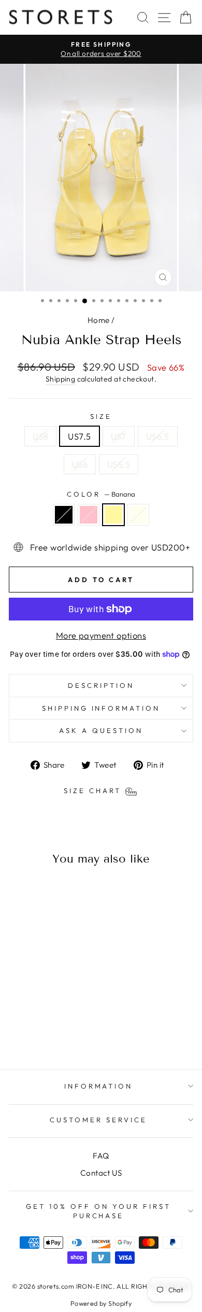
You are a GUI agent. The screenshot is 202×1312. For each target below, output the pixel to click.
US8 (40, 436)
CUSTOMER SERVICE (98, 1120)
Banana (113, 514)
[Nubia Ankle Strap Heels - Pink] (38, 1034)
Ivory (138, 514)
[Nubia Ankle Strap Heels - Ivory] (62, 1034)
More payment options (101, 635)
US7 (118, 436)
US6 (80, 464)
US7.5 (79, 436)
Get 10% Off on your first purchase (98, 1211)
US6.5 (157, 436)
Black (63, 514)
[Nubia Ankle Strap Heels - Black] (26, 1034)
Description (101, 685)
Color (101, 494)
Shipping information (101, 708)
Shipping (60, 379)
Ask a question (101, 730)
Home (99, 320)
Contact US (101, 1173)
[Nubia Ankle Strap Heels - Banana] (50, 1034)
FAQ (101, 1156)
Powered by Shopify (101, 1303)
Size (101, 416)
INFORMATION (98, 1086)
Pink (88, 514)
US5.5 (118, 464)
